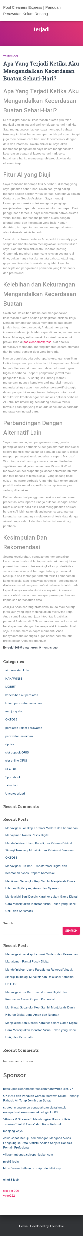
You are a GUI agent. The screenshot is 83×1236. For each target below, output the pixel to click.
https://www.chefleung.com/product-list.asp (32, 1168)
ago (48, 647)
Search (8, 923)
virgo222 (9, 1195)
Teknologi (10, 56)
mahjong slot (14, 711)
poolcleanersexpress (37, 342)
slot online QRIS (16, 760)
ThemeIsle (57, 1226)
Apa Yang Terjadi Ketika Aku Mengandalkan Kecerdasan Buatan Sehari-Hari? (41, 71)
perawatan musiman (19, 736)
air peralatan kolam (18, 670)
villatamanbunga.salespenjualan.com (28, 1154)
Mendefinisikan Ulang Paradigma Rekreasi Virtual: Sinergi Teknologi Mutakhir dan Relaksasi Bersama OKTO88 (39, 850)
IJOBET (10, 686)
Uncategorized (15, 793)
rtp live (9, 744)
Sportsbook (13, 777)
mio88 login (11, 1161)
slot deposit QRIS (17, 752)
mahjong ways (13, 1131)
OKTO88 (11, 719)
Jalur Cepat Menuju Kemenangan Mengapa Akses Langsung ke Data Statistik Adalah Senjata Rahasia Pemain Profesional (37, 1142)
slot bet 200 (11, 1190)
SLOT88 (11, 769)
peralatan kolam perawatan (23, 727)
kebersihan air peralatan (21, 695)
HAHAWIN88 (13, 678)
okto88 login (11, 1179)
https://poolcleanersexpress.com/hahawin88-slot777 (38, 1088)
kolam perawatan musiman (23, 703)
